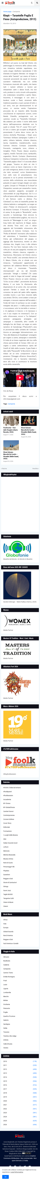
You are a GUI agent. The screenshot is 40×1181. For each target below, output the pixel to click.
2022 (20, 1109)
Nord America (8, 935)
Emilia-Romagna (9, 977)
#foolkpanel (7, 791)
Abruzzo (6, 957)
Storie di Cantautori (10, 882)
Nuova (4, 468)
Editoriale (6, 827)
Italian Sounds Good (10, 843)
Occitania (6, 1004)
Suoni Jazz (7, 890)
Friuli (5, 980)
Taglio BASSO (8, 894)
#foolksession (8, 795)
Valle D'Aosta (7, 1044)
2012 (20, 1069)
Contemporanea (9, 815)
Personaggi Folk (8, 867)
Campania (16, 11)
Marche (6, 996)
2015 (20, 1081)
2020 (20, 1101)
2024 (20, 1117)
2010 (20, 1061)
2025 (20, 1121)
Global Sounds (8, 931)
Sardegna (6, 1024)
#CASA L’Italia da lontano (12, 787)
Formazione (7, 831)
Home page (7, 11)
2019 (20, 1097)
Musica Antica (8, 859)
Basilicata (6, 961)
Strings (5, 886)
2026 (20, 1124)
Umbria (5, 1040)
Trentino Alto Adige (9, 1036)
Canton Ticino (8, 973)
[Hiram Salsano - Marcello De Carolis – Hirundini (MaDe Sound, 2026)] (29, 421)
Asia (4, 924)
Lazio (5, 984)
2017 (20, 1089)
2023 (20, 1113)
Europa (5, 927)
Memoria (6, 851)
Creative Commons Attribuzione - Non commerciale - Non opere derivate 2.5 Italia (20, 1158)
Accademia (7, 799)
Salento (6, 1020)
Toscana (6, 1032)
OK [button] (5, 1177)
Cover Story (7, 823)
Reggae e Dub (8, 878)
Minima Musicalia (9, 855)
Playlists (6, 871)
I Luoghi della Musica (10, 835)
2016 (20, 1085)
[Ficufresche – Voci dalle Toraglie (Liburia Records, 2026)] (11, 421)
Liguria (5, 988)
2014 (20, 1077)
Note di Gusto (8, 863)
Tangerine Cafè (8, 898)
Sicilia (5, 1028)
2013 (20, 1073)
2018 (20, 1093)
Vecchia (35, 468)
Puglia (5, 1012)
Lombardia (7, 992)
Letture (5, 847)
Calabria (6, 965)
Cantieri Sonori (8, 811)
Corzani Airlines (8, 819)
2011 (20, 1065)
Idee (4, 839)
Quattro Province (9, 1016)
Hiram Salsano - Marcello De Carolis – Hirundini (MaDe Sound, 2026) (28, 431)
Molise (5, 1000)
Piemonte (6, 1008)
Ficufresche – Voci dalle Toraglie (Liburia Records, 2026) (10, 430)
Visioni (5, 906)
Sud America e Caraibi (10, 943)
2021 (20, 1105)
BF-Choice (6, 803)
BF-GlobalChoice (9, 807)
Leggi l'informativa (16, 1172)
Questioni (6, 874)
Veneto (5, 1048)
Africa (5, 920)
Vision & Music (8, 902)
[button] (2, 3)
